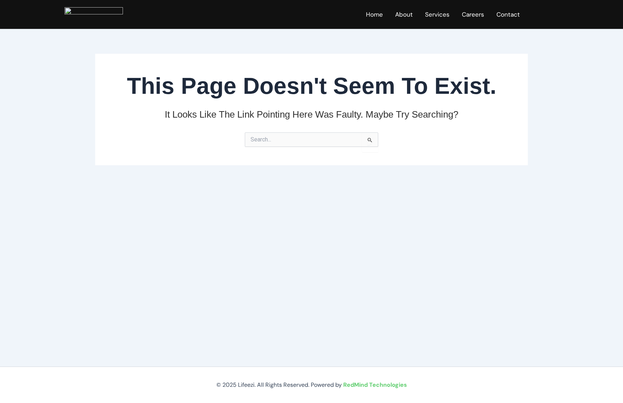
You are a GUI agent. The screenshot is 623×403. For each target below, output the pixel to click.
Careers (473, 14)
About (404, 14)
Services (437, 14)
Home (374, 14)
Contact (508, 14)
